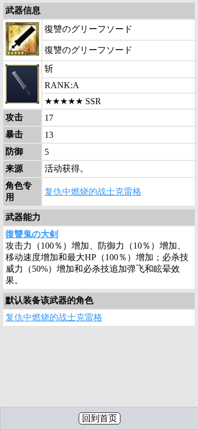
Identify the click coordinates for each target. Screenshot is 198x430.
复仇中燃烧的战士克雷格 (93, 191)
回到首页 (99, 418)
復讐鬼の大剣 (32, 234)
